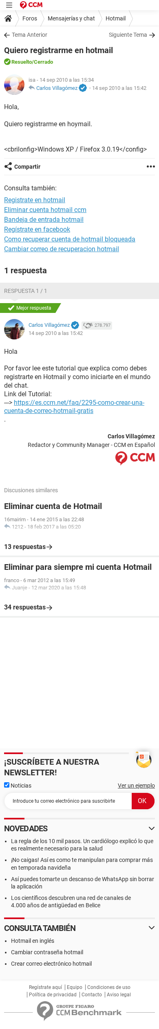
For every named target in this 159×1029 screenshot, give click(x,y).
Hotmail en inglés (32, 940)
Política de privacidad (53, 995)
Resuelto (21, 62)
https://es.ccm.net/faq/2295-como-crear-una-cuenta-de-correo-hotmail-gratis (74, 407)
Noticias (20, 785)
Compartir (27, 166)
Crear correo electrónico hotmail (51, 963)
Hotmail (116, 18)
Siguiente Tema (128, 34)
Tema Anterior (29, 34)
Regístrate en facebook (37, 229)
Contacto (92, 995)
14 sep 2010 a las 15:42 (119, 88)
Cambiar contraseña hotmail (47, 952)
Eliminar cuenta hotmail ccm (45, 210)
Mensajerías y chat (71, 18)
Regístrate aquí (45, 987)
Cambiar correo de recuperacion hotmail (61, 249)
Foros (29, 18)
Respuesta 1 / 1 (25, 291)
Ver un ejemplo (136, 785)
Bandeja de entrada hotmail (44, 219)
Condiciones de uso (108, 987)
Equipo (74, 987)
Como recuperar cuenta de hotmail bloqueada (69, 239)
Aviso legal (119, 995)
